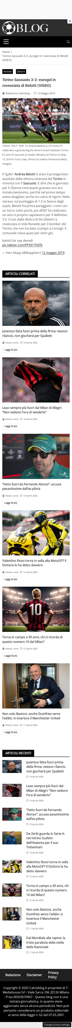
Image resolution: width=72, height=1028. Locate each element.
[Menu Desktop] (6, 41)
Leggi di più (10, 349)
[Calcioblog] (25, 27)
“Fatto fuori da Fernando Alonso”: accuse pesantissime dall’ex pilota (31, 486)
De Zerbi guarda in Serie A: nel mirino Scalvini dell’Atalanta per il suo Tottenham (45, 840)
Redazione (13, 975)
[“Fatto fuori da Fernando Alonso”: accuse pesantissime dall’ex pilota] (36, 456)
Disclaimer (34, 975)
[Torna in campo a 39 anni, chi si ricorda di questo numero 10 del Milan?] (36, 609)
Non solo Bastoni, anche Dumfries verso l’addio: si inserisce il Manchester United (31, 716)
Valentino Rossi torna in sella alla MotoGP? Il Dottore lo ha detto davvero (34, 562)
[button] (68, 42)
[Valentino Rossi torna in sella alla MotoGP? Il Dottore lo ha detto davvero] (36, 532)
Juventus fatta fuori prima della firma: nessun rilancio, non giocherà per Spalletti (35, 333)
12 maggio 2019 (53, 253)
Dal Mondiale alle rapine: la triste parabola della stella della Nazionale (45, 942)
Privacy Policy (53, 974)
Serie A (21, 71)
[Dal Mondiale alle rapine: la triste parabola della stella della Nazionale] (12, 942)
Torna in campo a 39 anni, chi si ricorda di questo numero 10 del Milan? (32, 639)
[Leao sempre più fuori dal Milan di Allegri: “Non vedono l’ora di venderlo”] (36, 380)
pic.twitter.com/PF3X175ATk (22, 245)
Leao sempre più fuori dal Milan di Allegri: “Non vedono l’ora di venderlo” (32, 410)
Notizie (7, 71)
